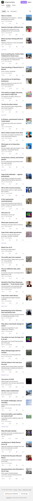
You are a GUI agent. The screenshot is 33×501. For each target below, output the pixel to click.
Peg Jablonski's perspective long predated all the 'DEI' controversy (10, 30)
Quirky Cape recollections (10, 391)
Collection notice (27, 489)
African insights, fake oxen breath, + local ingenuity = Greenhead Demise (12, 149)
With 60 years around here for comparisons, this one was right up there (12, 382)
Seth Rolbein (9, 21)
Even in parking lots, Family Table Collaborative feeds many (12, 55)
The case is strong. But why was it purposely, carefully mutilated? (10, 235)
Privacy (15, 489)
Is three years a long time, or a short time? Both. (11, 460)
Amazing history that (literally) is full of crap (12, 470)
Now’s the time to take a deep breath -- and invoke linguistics (12, 107)
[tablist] (9, 11)
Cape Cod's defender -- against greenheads (12, 175)
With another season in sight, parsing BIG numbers (11, 190)
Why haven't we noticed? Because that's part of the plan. (12, 342)
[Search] (30, 11)
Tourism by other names (9, 104)
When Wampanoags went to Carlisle (10, 351)
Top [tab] (8, 11)
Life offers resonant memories (9, 393)
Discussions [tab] (14, 11)
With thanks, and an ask (7, 215)
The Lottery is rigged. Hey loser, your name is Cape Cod (12, 93)
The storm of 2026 (7, 379)
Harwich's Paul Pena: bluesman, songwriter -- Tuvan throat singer (12, 283)
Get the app (24, 493)
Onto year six (5, 212)
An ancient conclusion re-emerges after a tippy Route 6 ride (12, 273)
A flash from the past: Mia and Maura (11, 456)
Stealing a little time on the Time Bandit (12, 42)
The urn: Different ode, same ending (10, 269)
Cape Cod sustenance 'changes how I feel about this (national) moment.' (12, 447)
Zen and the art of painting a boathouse (10, 80)
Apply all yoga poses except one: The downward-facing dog (11, 84)
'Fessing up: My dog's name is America (12, 224)
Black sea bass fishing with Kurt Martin (12, 39)
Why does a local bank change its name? (12, 325)
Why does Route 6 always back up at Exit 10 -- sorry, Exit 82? (12, 260)
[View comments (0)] (10, 219)
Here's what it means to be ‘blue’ (12, 132)
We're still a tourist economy (11, 188)
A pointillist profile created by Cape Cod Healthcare (12, 418)
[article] (16, 19)
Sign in (29, 2)
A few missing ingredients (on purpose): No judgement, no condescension (12, 58)
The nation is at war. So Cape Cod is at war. (12, 338)
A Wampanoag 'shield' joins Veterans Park (11, 124)
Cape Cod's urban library (9, 295)
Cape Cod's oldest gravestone (11, 232)
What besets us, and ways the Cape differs (11, 405)
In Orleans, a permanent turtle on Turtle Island (12, 120)
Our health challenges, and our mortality (11, 401)
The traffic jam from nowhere (11, 257)
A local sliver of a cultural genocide (11, 354)
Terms (20, 489)
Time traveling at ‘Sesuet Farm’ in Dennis (12, 68)
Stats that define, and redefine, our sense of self (11, 415)
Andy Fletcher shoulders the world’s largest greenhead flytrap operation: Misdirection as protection (11, 179)
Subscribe (23, 2)
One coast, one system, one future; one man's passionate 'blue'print (12, 135)
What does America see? (9, 222)
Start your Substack (12, 493)
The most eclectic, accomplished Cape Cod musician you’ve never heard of (11, 287)
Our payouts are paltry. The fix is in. (11, 96)
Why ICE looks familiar (8, 431)
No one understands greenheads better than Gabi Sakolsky (12, 162)
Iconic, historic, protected (8, 71)
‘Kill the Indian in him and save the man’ (11, 363)
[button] (2, 5)
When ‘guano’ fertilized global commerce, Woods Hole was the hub (11, 474)
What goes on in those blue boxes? (10, 145)
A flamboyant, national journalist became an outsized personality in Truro (12, 315)
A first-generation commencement (7, 200)
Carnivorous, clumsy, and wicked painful (12, 158)
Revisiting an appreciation (8, 249)
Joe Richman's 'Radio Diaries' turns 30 (11, 443)
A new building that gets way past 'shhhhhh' (10, 298)
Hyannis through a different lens (12, 27)
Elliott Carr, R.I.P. (6, 247)
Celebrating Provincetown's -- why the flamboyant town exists (11, 18)
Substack (8, 497)
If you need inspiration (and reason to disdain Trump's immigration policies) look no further (11, 204)
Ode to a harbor (6, 16)
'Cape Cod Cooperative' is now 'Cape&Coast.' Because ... (9, 328)
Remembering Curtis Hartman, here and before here (11, 311)
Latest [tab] (4, 11)
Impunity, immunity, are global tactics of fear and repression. (12, 433)
